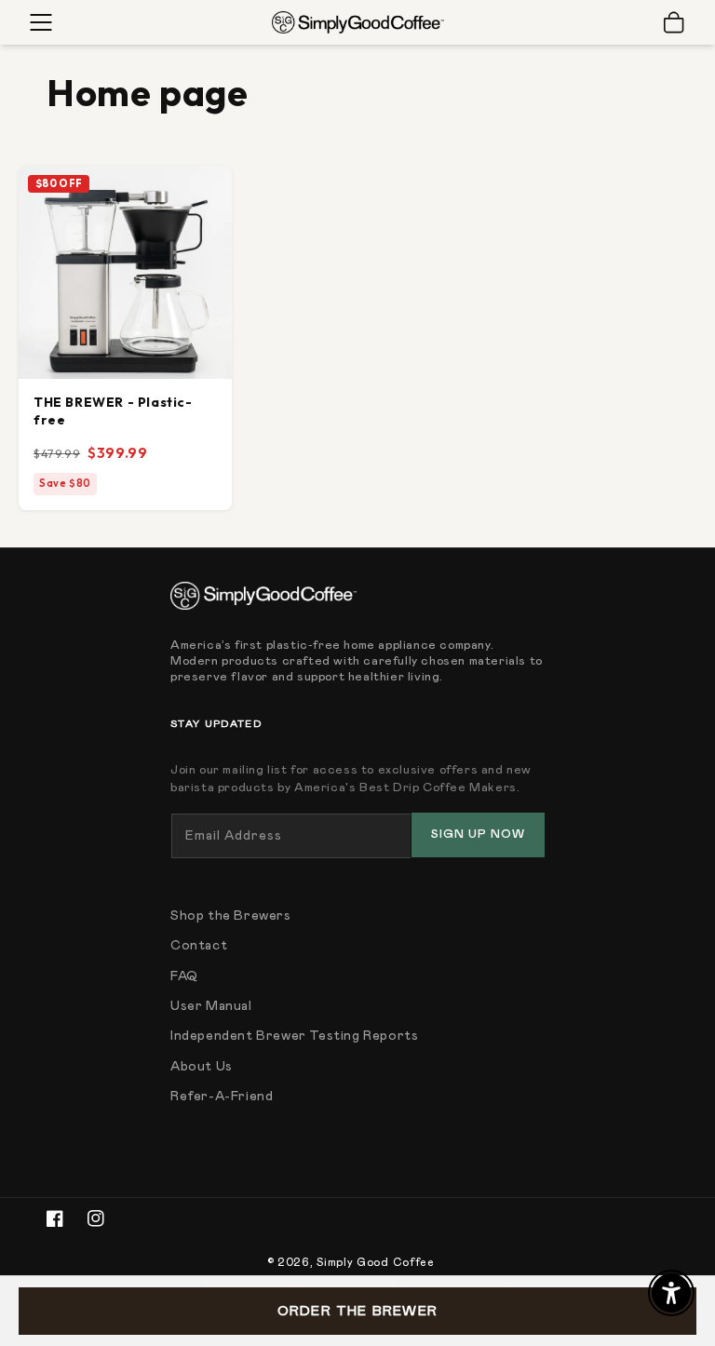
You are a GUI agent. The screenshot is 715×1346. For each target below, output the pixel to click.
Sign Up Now (478, 834)
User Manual (211, 1006)
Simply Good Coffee (376, 1262)
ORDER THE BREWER (357, 1311)
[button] (41, 22)
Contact (198, 945)
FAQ (184, 976)
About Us (201, 1066)
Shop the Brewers (230, 915)
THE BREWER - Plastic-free (113, 411)
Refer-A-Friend (221, 1096)
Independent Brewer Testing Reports (294, 1036)
